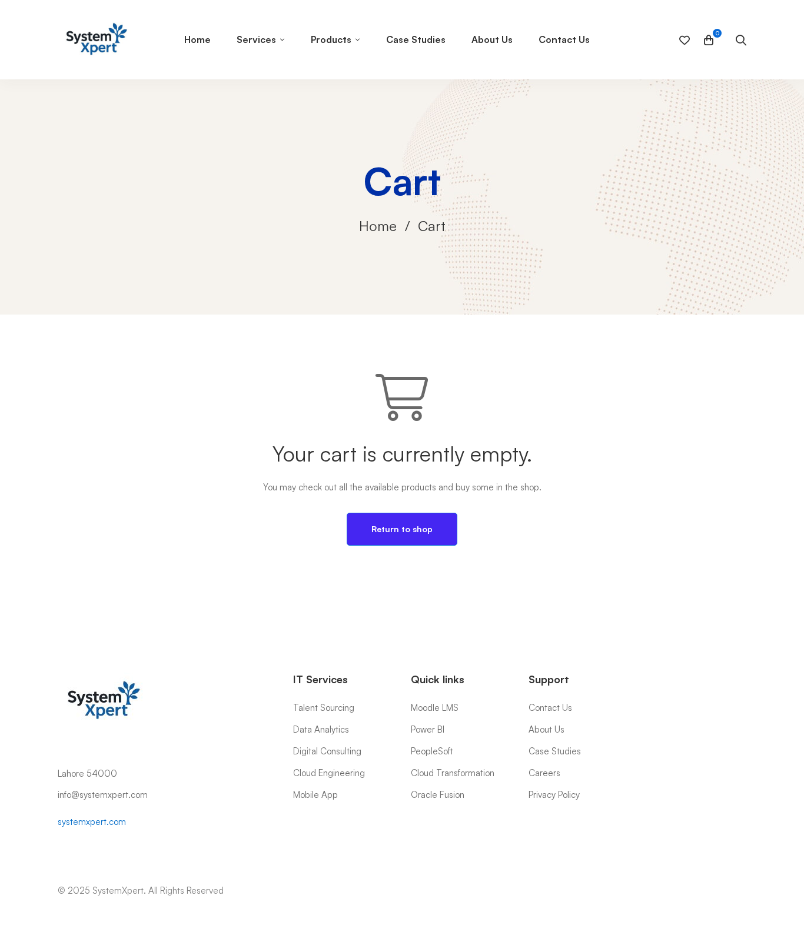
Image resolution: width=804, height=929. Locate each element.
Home (378, 226)
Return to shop (402, 529)
